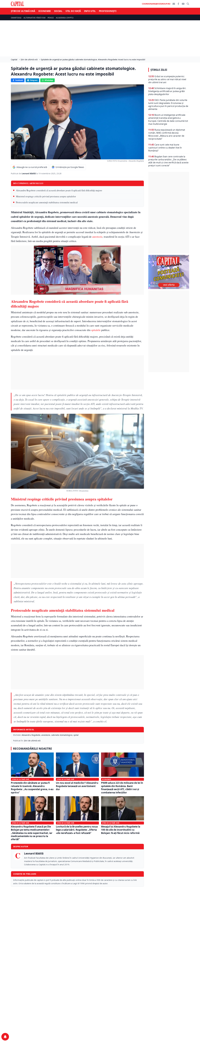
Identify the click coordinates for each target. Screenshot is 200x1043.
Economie (45, 11)
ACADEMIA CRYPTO (64, 17)
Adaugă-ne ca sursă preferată (31, 167)
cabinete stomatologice (61, 735)
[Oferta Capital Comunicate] (168, 272)
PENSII (51, 17)
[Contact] (174, 4)
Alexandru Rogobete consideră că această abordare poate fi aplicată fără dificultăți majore (59, 190)
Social (58, 11)
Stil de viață (73, 11)
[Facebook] (178, 4)
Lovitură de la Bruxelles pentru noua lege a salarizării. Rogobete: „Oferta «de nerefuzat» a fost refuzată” (77, 830)
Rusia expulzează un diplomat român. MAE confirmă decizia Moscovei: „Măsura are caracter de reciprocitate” (166, 134)
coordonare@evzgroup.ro (156, 3)
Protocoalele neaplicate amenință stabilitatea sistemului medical (47, 202)
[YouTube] (183, 4)
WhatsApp (49, 80)
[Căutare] (188, 4)
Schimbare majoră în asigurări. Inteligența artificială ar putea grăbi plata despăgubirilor (167, 91)
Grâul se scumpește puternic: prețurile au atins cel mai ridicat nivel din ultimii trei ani (167, 79)
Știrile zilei (158, 70)
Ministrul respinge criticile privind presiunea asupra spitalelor (46, 196)
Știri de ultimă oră (23, 11)
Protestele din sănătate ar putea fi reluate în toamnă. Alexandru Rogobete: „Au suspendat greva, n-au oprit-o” (32, 787)
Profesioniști (107, 11)
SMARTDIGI (16, 17)
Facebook (19, 80)
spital (76, 735)
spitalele (96, 330)
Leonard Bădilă (29, 173)
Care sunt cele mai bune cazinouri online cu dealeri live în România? (165, 147)
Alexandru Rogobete (31, 735)
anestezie (97, 236)
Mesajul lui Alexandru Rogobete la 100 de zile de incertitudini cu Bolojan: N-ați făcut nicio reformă (120, 830)
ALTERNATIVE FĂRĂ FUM (34, 17)
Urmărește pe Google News (70, 167)
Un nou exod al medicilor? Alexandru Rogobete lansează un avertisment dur (77, 786)
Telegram (34, 80)
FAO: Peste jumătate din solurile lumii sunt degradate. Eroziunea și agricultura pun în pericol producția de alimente (168, 105)
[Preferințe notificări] (5, 1037)
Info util (90, 11)
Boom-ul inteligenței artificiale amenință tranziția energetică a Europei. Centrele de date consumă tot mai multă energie (168, 119)
